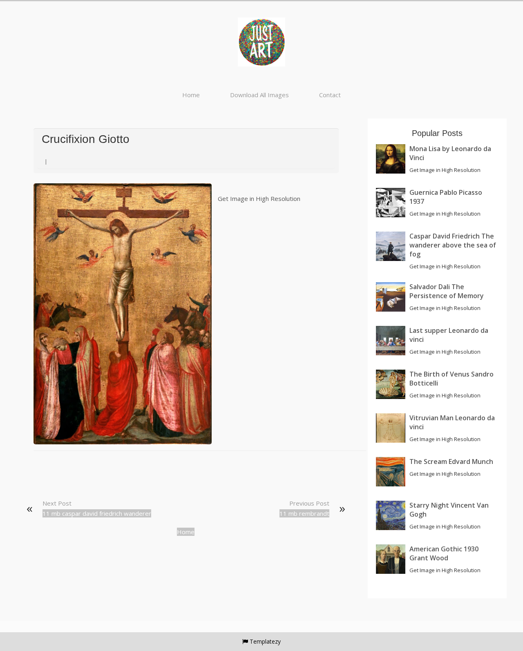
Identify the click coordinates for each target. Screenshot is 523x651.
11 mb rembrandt (304, 513)
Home (191, 95)
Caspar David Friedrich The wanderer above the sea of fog (452, 245)
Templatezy (265, 641)
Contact (330, 95)
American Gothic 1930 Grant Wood (443, 553)
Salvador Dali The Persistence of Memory (446, 291)
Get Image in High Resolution (259, 198)
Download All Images (259, 95)
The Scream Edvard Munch (451, 461)
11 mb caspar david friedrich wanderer (96, 513)
